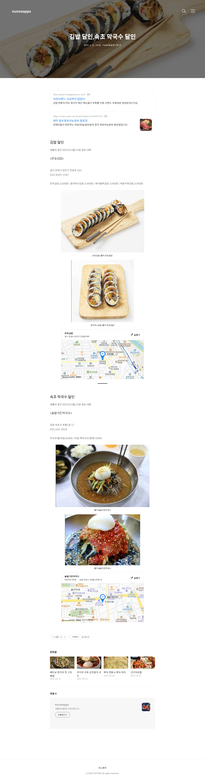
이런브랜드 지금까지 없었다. (69, 99)
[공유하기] (61, 637)
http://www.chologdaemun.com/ (69, 94)
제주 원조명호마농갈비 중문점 (70, 120)
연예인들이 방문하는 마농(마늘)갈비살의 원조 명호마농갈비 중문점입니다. (90, 124)
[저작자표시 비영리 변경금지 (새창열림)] (85, 637)
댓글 (53, 693)
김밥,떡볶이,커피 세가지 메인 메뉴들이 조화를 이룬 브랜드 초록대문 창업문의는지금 (95, 103)
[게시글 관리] (65, 637)
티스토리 (102, 767)
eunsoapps (21, 11)
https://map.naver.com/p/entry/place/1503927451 (78, 116)
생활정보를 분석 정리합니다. (67, 708)
